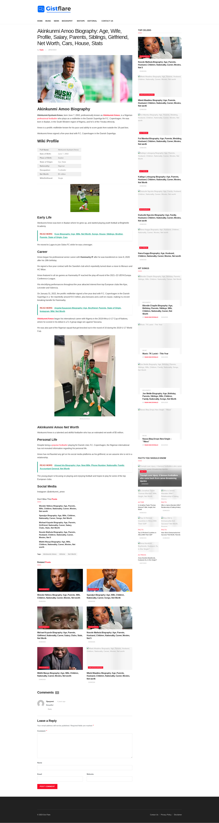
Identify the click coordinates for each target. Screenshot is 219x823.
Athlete (62, 554)
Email (39, 774)
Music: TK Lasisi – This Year (155, 354)
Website (90, 774)
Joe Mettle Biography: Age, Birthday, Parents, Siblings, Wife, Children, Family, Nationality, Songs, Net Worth (159, 396)
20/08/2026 (142, 186)
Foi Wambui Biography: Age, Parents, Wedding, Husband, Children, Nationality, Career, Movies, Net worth (160, 141)
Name (39, 763)
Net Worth (72, 554)
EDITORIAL (92, 21)
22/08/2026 (91, 682)
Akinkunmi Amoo (45, 319)
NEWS (56, 21)
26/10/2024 (164, 445)
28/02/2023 (52, 50)
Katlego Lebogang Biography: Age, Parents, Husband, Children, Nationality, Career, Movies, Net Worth (159, 180)
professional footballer (47, 118)
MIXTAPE (81, 21)
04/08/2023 (142, 512)
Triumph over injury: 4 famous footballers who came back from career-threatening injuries (159, 478)
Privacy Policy (166, 815)
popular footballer (60, 445)
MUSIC (48, 21)
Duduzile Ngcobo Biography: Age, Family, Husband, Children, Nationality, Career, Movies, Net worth (159, 218)
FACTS (143, 471)
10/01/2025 (164, 357)
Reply (50, 709)
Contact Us (107, 21)
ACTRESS (143, 133)
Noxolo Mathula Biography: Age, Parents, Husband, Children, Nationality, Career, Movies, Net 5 (57, 534)
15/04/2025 (164, 317)
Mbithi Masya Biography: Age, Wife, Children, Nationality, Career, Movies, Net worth (57, 544)
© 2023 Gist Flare (43, 815)
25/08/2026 (42, 601)
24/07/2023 (142, 563)
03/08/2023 (166, 510)
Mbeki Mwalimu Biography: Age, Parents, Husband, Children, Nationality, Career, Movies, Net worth (108, 676)
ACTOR (141, 502)
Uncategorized (95, 667)
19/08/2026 (142, 259)
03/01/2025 (164, 402)
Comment (42, 731)
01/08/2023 (166, 538)
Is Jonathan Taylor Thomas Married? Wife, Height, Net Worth (147, 507)
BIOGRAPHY (67, 21)
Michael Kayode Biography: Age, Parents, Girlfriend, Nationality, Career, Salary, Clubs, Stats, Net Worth (57, 525)
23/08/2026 (42, 679)
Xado (42, 50)
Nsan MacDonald (151, 317)
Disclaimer (178, 815)
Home (40, 21)
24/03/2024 (144, 484)
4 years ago (61, 701)
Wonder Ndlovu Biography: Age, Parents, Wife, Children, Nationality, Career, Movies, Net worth (58, 508)
